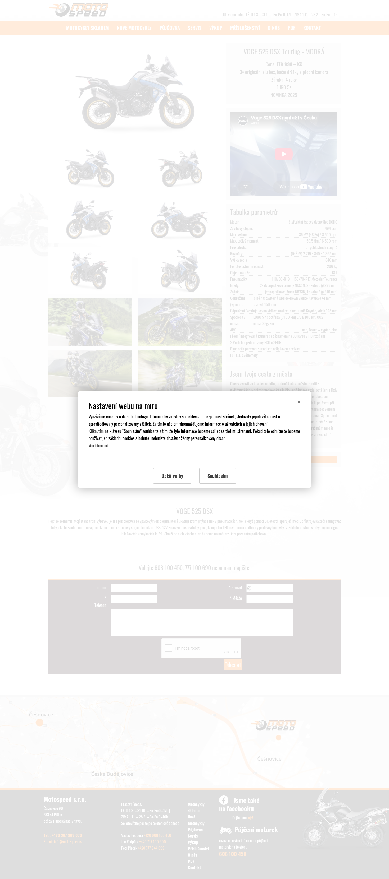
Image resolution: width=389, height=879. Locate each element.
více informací (98, 445)
